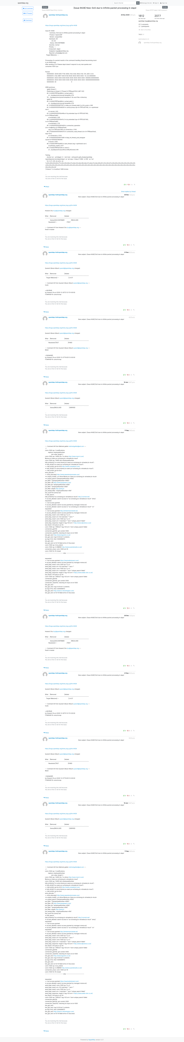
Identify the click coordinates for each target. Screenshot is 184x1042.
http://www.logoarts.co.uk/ (62, 535)
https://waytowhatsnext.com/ (69, 560)
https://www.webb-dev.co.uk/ (83, 572)
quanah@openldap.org (67, 268)
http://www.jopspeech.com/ (62, 482)
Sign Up (164, 3)
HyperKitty (91, 1039)
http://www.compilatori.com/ (71, 466)
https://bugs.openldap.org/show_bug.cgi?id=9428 (61, 25)
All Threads (28, 13)
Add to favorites (146, 30)
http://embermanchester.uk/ (69, 511)
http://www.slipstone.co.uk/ (82, 523)
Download (28, 20)
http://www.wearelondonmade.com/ (68, 474)
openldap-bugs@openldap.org (148, 21)
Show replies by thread (128, 191)
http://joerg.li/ (60, 488)
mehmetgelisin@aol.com (76, 446)
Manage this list (146, 3)
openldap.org (23, 3)
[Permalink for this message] (134, 184)
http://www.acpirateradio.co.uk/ (72, 547)
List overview (28, 8)
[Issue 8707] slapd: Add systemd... (157, 10)
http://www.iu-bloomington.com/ (64, 590)
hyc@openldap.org (59, 210)
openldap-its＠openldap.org (58, 15)
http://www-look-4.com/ (76, 456)
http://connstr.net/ (84, 496)
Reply (47, 186)
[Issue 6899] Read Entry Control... (52, 10)
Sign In (156, 3)
